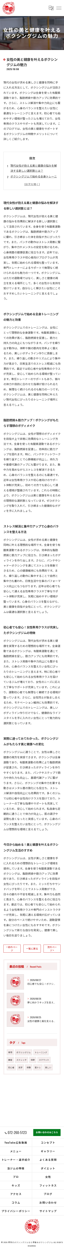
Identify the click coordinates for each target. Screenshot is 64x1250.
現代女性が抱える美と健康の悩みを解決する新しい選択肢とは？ (33, 168)
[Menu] (59, 8)
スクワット (44, 1059)
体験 (29, 1067)
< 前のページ (12, 948)
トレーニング (41, 1052)
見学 (20, 1067)
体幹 (33, 1059)
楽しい (48, 1067)
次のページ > (52, 948)
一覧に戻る (32, 948)
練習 (10, 1059)
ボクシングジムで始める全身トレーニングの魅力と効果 (33, 178)
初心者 (11, 1067)
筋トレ (38, 1067)
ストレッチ (21, 1059)
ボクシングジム (23, 1052)
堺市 (10, 1052)
